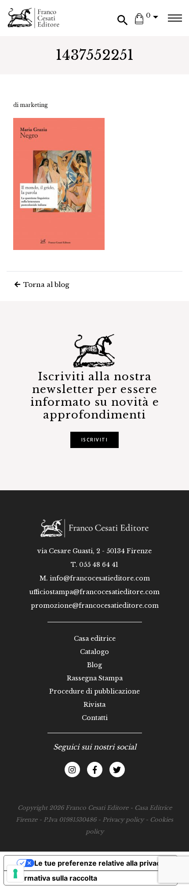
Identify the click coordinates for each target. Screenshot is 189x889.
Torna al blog (45, 284)
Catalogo (94, 652)
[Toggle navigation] (175, 18)
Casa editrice (95, 639)
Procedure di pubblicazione (94, 691)
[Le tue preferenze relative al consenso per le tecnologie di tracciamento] (15, 873)
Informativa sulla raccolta (54, 878)
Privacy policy (123, 819)
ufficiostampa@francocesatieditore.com (94, 592)
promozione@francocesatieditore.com (95, 606)
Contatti (95, 718)
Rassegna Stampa (95, 678)
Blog (94, 665)
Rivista (94, 705)
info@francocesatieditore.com (100, 578)
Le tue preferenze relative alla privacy (99, 863)
